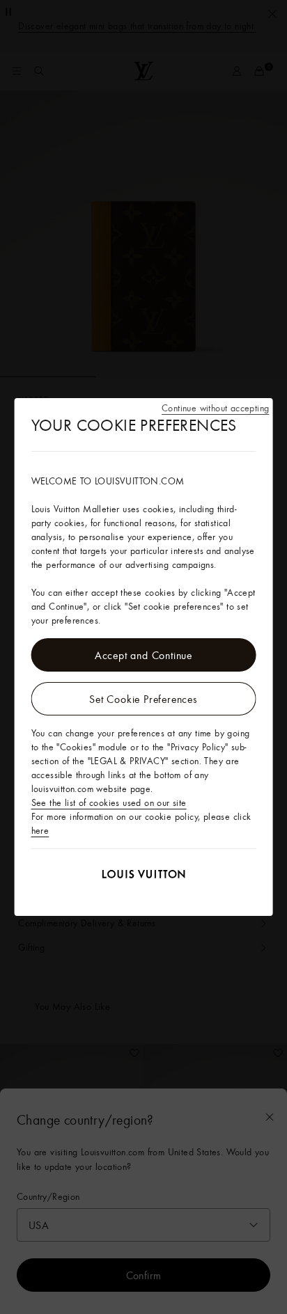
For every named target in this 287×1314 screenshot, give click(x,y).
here (40, 830)
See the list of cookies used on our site (109, 802)
